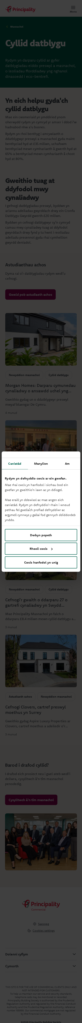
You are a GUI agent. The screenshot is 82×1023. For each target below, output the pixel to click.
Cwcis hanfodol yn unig (41, 562)
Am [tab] (67, 463)
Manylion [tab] (41, 463)
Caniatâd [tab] (14, 463)
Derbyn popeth (41, 535)
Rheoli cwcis (39, 549)
